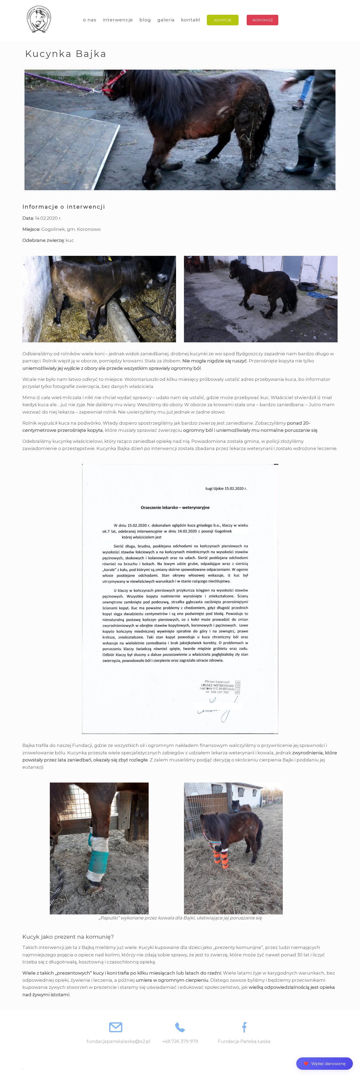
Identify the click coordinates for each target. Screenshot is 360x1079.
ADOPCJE (222, 20)
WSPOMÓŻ (262, 20)
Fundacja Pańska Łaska (244, 1041)
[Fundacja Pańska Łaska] (38, 20)
